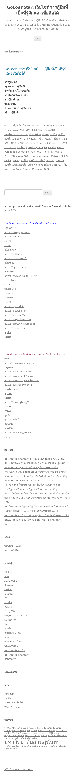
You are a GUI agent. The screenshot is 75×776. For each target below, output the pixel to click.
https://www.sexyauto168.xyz (20, 275)
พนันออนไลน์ (49, 138)
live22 (7, 410)
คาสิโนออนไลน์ (37, 160)
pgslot (7, 332)
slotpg (7, 284)
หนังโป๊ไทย (10, 288)
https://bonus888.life (15, 258)
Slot (63, 156)
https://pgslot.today (15, 267)
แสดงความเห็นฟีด (13, 702)
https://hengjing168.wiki (17, 232)
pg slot (8, 393)
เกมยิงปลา (57, 164)
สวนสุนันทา (10, 659)
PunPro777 (37, 151)
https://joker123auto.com (18, 371)
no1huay (22, 147)
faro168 (8, 428)
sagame (8, 367)
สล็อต (32, 164)
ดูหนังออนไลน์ (11, 419)
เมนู (37, 38)
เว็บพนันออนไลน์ (19, 169)
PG (24, 130)
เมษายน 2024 (11, 550)
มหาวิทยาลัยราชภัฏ (14, 650)
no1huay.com (35, 147)
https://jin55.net (13, 236)
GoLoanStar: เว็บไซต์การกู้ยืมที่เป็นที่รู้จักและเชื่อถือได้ (37, 10)
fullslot (8, 406)
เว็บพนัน (62, 746)
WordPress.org (12, 707)
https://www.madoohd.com (19, 363)
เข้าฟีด (7, 698)
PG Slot (31, 130)
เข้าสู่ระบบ (9, 693)
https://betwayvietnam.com (19, 323)
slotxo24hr (10, 280)
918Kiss (31, 125)
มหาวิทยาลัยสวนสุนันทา (16, 654)
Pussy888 (50, 130)
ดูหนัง (7, 415)
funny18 (8, 297)
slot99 (7, 241)
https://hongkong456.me (17, 432)
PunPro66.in (22, 151)
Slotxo (45, 134)
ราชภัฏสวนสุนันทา (12, 746)
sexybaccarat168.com (16, 134)
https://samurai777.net (16, 315)
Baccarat (59, 125)
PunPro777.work (53, 151)
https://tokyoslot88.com (17, 319)
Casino (8, 130)
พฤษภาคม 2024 (12, 545)
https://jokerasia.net (15, 328)
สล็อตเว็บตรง (10, 249)
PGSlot (40, 130)
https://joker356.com (15, 310)
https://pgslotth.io (14, 306)
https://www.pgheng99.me (18, 402)
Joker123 (17, 130)
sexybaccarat (11, 389)
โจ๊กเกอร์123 (10, 228)
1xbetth (8, 293)
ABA (38, 125)
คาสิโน (53, 134)
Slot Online (35, 134)
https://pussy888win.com (18, 384)
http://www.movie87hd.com (19, 376)
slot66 (7, 245)
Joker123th (10, 147)
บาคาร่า (18, 138)
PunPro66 (9, 151)
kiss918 (8, 302)
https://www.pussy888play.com (21, 380)
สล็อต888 (9, 262)
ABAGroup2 (47, 125)
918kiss (8, 358)
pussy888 (9, 271)
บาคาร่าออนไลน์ (32, 138)
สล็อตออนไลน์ (43, 164)
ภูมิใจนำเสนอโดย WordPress (18, 769)
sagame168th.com (25, 156)
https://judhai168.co (15, 254)
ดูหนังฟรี (8, 423)
